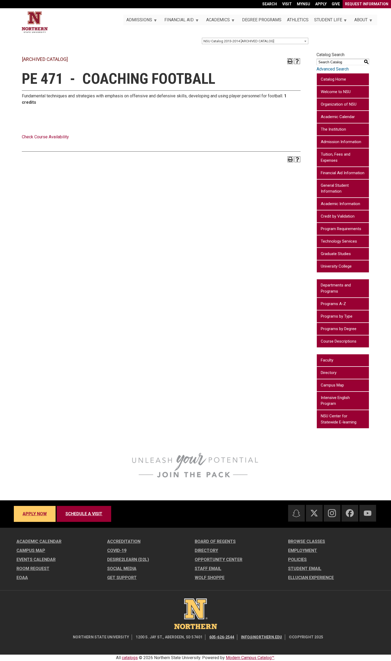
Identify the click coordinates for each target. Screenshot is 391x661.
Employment (302, 550)
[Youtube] (368, 513)
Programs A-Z (333, 303)
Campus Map (332, 385)
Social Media (121, 568)
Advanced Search (333, 69)
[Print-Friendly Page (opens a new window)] (290, 61)
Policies (297, 559)
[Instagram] (332, 513)
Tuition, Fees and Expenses (335, 157)
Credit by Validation (338, 216)
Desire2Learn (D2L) (128, 559)
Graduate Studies (336, 253)
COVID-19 (116, 550)
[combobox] (255, 41)
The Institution (333, 129)
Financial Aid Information (342, 173)
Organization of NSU (338, 104)
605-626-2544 (221, 637)
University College (336, 266)
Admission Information (341, 141)
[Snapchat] (296, 513)
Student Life (326, 21)
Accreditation (123, 541)
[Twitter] (314, 513)
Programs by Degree (338, 328)
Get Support (122, 577)
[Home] (35, 22)
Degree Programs (261, 19)
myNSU (303, 4)
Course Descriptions (338, 341)
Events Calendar (36, 559)
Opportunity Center (218, 559)
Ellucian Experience (311, 577)
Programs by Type (336, 316)
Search (269, 4)
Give (336, 4)
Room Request (32, 568)
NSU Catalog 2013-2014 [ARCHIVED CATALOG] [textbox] (238, 41)
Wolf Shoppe (209, 577)
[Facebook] (350, 513)
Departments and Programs (336, 288)
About (360, 21)
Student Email (304, 568)
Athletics (298, 19)
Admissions (137, 21)
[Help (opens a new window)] (297, 61)
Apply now (35, 513)
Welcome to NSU (336, 91)
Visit (287, 4)
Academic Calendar (338, 116)
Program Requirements (341, 228)
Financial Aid (178, 21)
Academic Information (340, 203)
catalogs (130, 657)
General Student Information (335, 188)
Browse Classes (306, 541)
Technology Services (339, 241)
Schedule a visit (83, 513)
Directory (328, 372)
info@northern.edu (261, 637)
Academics (216, 21)
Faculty (327, 360)
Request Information (366, 4)
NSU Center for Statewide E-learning (338, 419)
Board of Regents (215, 541)
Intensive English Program (335, 400)
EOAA (22, 577)
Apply (321, 4)
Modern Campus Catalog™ (250, 657)
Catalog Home (333, 79)
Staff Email (208, 568)
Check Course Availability (45, 136)
